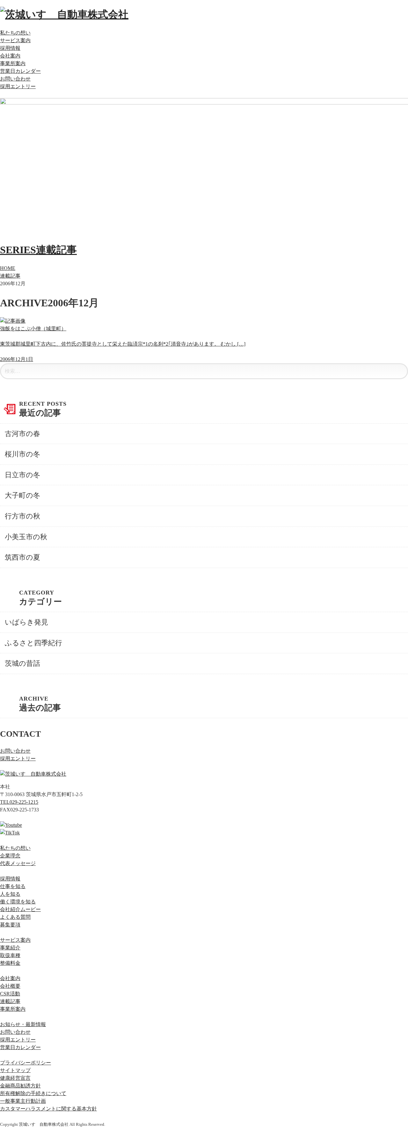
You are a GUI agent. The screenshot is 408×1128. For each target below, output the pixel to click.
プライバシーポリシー (25, 1062)
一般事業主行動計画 (23, 1101)
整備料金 (10, 963)
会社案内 (10, 55)
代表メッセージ (18, 863)
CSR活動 (10, 993)
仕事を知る (13, 886)
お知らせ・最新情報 (23, 1024)
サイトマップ (15, 1070)
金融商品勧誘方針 (20, 1085)
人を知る (10, 894)
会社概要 (10, 986)
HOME (7, 268)
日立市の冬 (22, 475)
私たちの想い (15, 32)
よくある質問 (15, 917)
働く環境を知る (18, 901)
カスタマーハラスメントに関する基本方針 (48, 1108)
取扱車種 (10, 955)
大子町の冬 (22, 495)
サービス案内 (15, 40)
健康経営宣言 (15, 1078)
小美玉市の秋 (26, 537)
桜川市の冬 (22, 454)
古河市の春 (22, 434)
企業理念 (10, 855)
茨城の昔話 (22, 663)
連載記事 (10, 276)
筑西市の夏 (22, 557)
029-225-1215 (19, 802)
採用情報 (10, 48)
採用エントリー (18, 86)
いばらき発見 (26, 622)
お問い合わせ (15, 78)
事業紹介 (10, 947)
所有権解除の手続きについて (33, 1093)
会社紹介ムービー (20, 909)
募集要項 (10, 924)
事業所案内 (13, 63)
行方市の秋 (22, 516)
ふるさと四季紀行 (33, 643)
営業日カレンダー (20, 71)
